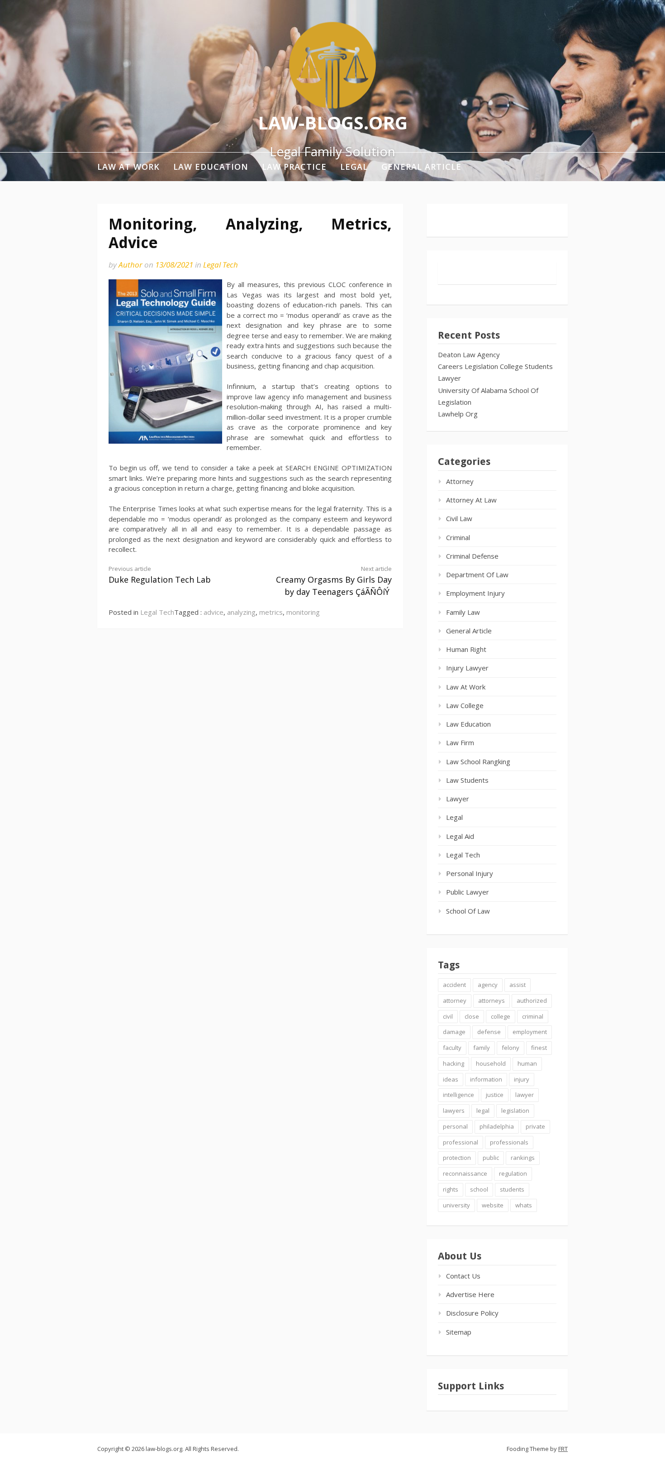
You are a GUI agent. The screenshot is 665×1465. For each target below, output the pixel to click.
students (512, 1189)
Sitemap (458, 1331)
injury (521, 1079)
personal (455, 1126)
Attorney (460, 481)
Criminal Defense (472, 555)
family (481, 1048)
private (535, 1126)
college (500, 1016)
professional (460, 1142)
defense (489, 1032)
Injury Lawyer (467, 667)
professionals (509, 1142)
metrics (271, 612)
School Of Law (468, 910)
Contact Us (463, 1275)
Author (130, 264)
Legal (354, 166)
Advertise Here (470, 1294)
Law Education (210, 166)
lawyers (454, 1110)
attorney (454, 1000)
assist (517, 985)
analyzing (241, 612)
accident (454, 985)
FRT (563, 1449)
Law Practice (294, 166)
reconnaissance (465, 1173)
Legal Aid (460, 836)
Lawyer (449, 378)
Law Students (467, 780)
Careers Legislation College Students (495, 366)
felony (510, 1048)
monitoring (303, 612)
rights (450, 1189)
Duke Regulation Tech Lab (160, 575)
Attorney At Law (471, 499)
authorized (532, 1000)
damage (454, 1032)
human (527, 1063)
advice (213, 612)
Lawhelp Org (458, 413)
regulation (513, 1173)
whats (523, 1205)
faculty (452, 1048)
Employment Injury (475, 593)
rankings (523, 1158)
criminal (532, 1016)
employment (530, 1032)
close (472, 1016)
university (456, 1205)
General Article (421, 166)
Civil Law (459, 518)
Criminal (458, 537)
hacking (453, 1063)
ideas (450, 1079)
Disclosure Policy (472, 1312)
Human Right (466, 649)
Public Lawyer (467, 891)
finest (539, 1048)
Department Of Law (477, 574)
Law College (465, 705)
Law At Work (128, 166)
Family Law (463, 612)
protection (457, 1158)
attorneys (491, 1000)
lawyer (524, 1095)
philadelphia (497, 1126)
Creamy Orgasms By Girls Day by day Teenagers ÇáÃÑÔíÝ (334, 581)
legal (482, 1110)
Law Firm (460, 742)
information (486, 1079)
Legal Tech (220, 264)
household (491, 1063)
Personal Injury (469, 873)
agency (488, 985)
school (479, 1189)
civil (448, 1016)
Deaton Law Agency (469, 354)
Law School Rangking (478, 761)
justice (495, 1095)
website (493, 1205)
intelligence (458, 1095)
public (491, 1158)
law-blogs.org (333, 122)
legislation (515, 1110)
